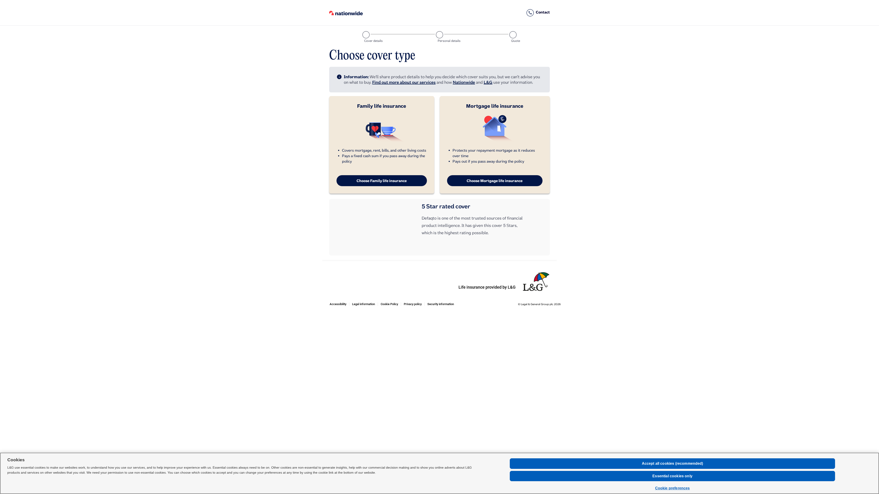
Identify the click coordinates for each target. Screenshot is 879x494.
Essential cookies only (672, 476)
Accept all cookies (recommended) (672, 463)
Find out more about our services (404, 82)
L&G (488, 82)
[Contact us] (538, 12)
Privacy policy (414, 304)
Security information (442, 304)
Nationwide (464, 82)
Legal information (365, 304)
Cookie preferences (672, 488)
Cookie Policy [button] (391, 304)
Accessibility (339, 304)
